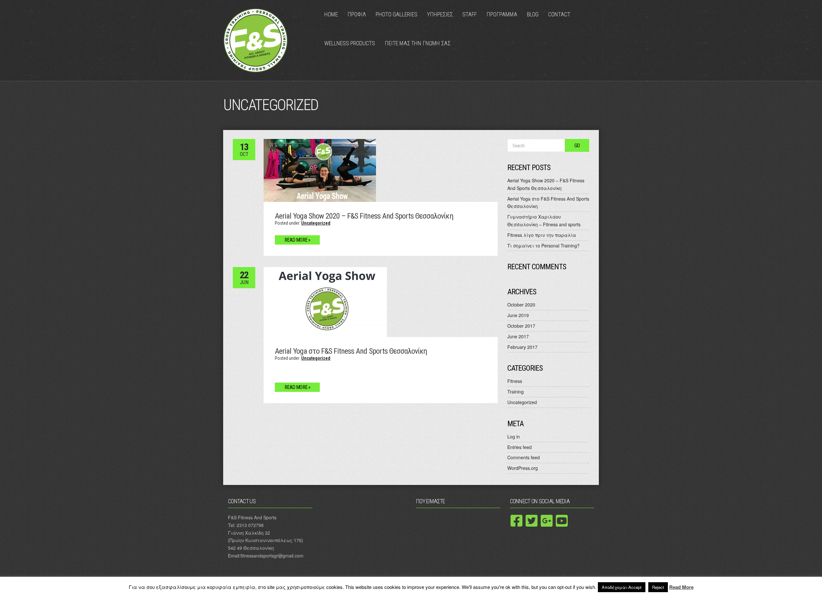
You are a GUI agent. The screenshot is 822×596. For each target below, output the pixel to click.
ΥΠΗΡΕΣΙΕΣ (440, 14)
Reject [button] (658, 587)
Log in (513, 436)
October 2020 (521, 304)
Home (331, 14)
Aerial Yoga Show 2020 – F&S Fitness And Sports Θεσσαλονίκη (364, 216)
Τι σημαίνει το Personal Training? (543, 245)
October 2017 (521, 326)
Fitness (514, 381)
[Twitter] (531, 520)
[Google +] (547, 520)
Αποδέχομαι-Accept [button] (622, 587)
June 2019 (518, 315)
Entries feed (519, 447)
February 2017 (522, 347)
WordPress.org (522, 468)
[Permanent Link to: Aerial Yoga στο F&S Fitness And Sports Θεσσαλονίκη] (325, 301)
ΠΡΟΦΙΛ (356, 14)
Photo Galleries (396, 14)
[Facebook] (516, 520)
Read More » (297, 240)
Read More (681, 587)
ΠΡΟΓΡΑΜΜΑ (501, 14)
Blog (532, 14)
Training (515, 391)
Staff (469, 14)
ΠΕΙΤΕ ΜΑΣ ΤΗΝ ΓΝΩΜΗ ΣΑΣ (417, 43)
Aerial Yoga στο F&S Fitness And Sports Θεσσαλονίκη (351, 351)
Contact (559, 14)
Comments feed (523, 457)
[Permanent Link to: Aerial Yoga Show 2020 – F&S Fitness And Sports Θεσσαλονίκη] (320, 170)
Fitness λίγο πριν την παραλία (541, 235)
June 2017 (518, 336)
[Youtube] (562, 520)
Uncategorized (315, 223)
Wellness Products (349, 43)
